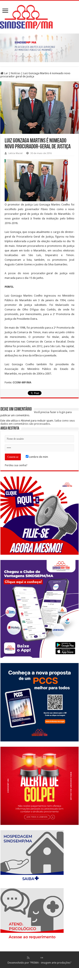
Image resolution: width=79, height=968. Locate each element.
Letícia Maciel (15, 153)
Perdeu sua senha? (16, 465)
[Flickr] (41, 957)
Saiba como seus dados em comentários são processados (37, 422)
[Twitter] (37, 957)
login (62, 412)
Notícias (15, 73)
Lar (6, 73)
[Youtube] (46, 957)
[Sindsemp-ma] (39, 17)
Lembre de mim (38, 456)
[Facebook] (33, 957)
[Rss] (28, 957)
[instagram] (51, 957)
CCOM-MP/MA (22, 382)
